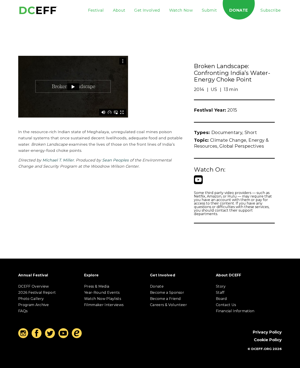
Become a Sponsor (167, 292)
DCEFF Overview (33, 286)
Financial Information (235, 311)
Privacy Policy (267, 332)
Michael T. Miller (58, 160)
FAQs (22, 311)
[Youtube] (198, 179)
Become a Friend (165, 299)
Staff (220, 292)
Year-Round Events (101, 292)
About (119, 10)
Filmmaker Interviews (103, 305)
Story (221, 286)
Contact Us (226, 305)
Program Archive (33, 305)
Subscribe (270, 10)
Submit (209, 10)
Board (221, 299)
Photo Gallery (31, 299)
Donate (238, 10)
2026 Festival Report (37, 292)
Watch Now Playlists (102, 299)
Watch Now (181, 10)
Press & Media (96, 286)
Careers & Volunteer (168, 305)
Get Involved (147, 10)
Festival (96, 10)
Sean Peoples (115, 160)
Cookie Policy (268, 339)
